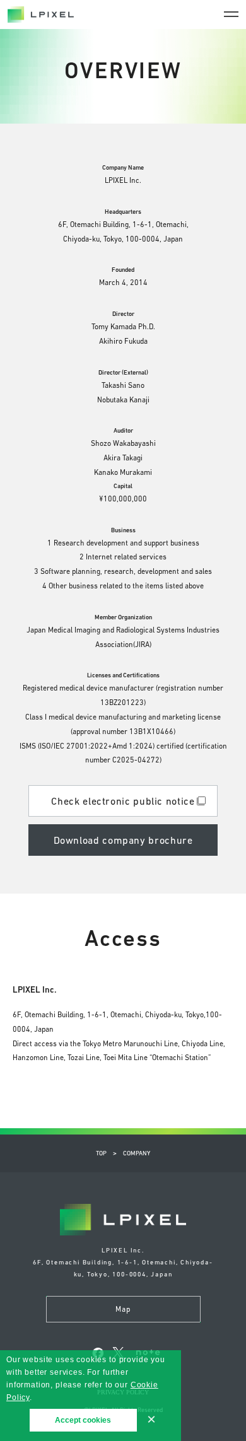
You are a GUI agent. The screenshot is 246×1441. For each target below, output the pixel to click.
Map (123, 1309)
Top (101, 1153)
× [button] (151, 1419)
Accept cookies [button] (83, 1420)
